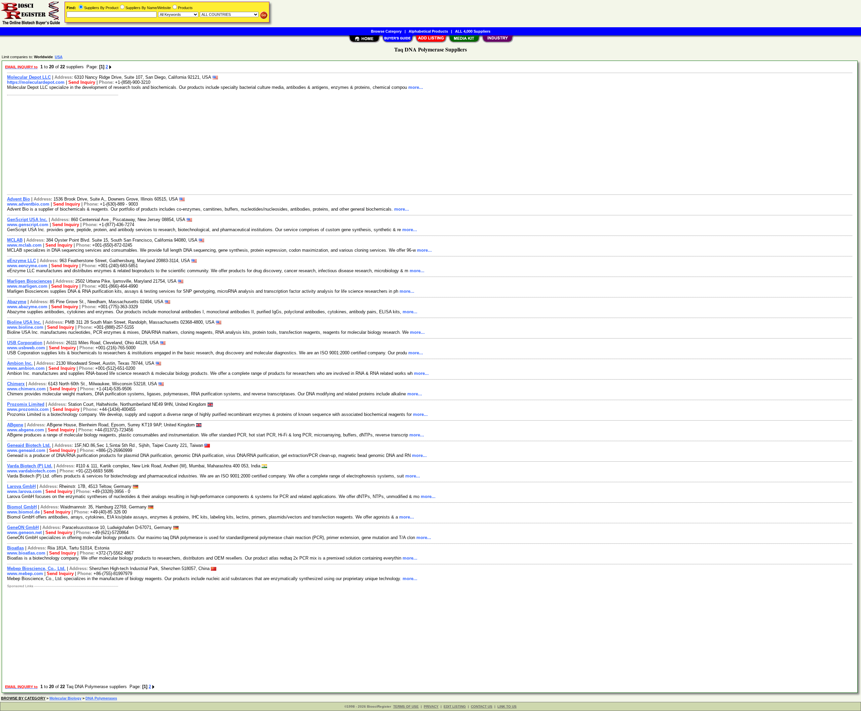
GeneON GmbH (23, 527)
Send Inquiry (81, 82)
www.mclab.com (24, 245)
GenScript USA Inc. (27, 219)
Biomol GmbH (22, 506)
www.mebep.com (25, 573)
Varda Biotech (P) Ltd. (29, 465)
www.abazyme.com (27, 306)
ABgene (15, 424)
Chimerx (16, 383)
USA (59, 57)
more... (415, 87)
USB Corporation (24, 342)
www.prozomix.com (28, 409)
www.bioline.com (25, 327)
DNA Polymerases (101, 698)
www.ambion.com (26, 368)
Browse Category (386, 31)
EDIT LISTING (455, 706)
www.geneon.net (24, 532)
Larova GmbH (21, 486)
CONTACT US (481, 706)
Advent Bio (18, 199)
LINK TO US (507, 706)
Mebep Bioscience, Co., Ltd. (36, 568)
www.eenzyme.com (27, 265)
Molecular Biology (65, 698)
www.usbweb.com (26, 347)
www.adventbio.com (28, 204)
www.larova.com (24, 491)
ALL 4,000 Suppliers (472, 31)
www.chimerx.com (26, 388)
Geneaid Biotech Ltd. (29, 445)
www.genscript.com (27, 224)
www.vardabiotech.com (31, 470)
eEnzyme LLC (21, 260)
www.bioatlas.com (26, 553)
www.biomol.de (23, 511)
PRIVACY (431, 706)
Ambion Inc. (20, 363)
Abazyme (16, 301)
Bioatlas (15, 547)
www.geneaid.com (26, 450)
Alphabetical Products (428, 31)
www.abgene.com (25, 429)
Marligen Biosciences (29, 281)
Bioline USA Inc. (24, 322)
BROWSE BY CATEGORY (23, 698)
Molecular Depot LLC (29, 77)
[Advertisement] (206, 144)
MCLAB (15, 240)
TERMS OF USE (406, 706)
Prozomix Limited (25, 404)
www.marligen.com (27, 286)
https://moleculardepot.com (36, 82)
